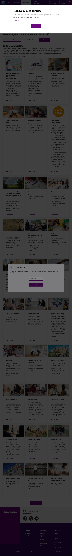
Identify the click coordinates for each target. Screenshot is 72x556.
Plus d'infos (16, 20)
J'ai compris (36, 25)
